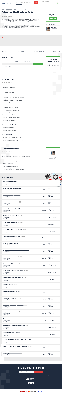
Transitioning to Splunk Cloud (10, 263)
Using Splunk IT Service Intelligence (12, 318)
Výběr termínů (52, 18)
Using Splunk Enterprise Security (11, 312)
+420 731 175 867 (54, 28)
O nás (48, 6)
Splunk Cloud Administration (10, 257)
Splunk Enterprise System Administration (13, 270)
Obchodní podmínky (31, 385)
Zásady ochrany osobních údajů (20, 385)
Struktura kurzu (20, 51)
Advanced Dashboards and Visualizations (13, 277)
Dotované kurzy (16, 6)
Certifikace (38, 6)
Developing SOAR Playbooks (10, 298)
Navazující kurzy (56, 51)
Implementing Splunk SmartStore (11, 332)
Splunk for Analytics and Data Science (12, 209)
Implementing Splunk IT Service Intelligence (14, 325)
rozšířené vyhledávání (19, 4)
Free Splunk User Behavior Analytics (12, 188)
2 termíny (44, 237)
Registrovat (37, 64)
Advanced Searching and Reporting (12, 195)
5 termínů (44, 272)
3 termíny (44, 210)
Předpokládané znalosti (38, 51)
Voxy (31, 6)
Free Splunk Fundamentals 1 (10, 181)
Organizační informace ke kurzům (42, 385)
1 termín (44, 182)
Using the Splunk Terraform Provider (12, 353)
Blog (44, 6)
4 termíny (44, 230)
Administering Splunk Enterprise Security (13, 305)
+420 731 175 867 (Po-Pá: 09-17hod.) (47, 2)
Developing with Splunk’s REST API (11, 291)
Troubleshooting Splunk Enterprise (11, 236)
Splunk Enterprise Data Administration (12, 229)
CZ (57, 1)
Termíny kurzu (5, 51)
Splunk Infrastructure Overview (11, 202)
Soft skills (25, 6)
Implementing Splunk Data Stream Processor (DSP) (16, 250)
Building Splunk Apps (8, 284)
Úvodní (3, 9)
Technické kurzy (6, 6)
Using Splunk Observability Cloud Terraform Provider (16, 346)
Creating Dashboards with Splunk (11, 215)
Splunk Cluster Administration (10, 222)
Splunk (15, 9)
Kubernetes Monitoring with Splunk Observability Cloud (17, 339)
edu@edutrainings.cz (54, 29)
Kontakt (54, 6)
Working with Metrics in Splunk (10, 243)
